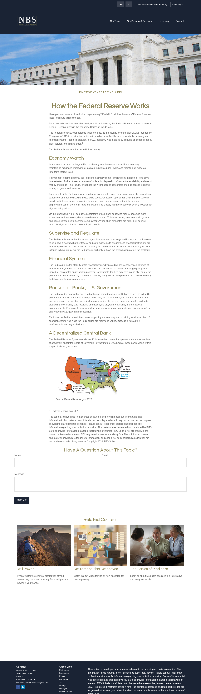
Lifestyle (63, 688)
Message (19, 474)
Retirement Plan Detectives (96, 569)
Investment (64, 673)
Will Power (25, 569)
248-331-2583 (29, 670)
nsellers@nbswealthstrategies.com (32, 682)
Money (62, 685)
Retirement (64, 670)
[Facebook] (129, 4)
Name (17, 455)
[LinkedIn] (120, 4)
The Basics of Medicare (149, 569)
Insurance (63, 679)
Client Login (177, 4)
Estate (62, 676)
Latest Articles (65, 691)
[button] (115, 21)
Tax (60, 682)
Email (105, 455)
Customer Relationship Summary (152, 4)
